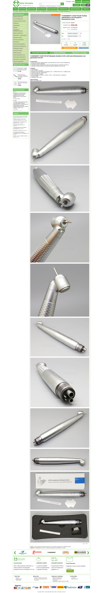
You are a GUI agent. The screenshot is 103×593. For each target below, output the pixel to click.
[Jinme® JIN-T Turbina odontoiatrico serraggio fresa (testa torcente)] (15, 69)
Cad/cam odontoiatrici (18, 61)
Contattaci (87, 1)
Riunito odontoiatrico (41, 8)
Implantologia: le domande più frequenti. (20, 122)
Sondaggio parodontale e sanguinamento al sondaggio (20, 133)
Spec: (63, 33)
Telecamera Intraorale (18, 39)
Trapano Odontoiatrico (52, 8)
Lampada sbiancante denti (19, 21)
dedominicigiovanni (17, 103)
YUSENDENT (74, 29)
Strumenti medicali (17, 50)
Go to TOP (86, 543)
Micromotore (42, 6)
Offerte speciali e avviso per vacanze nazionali (20, 119)
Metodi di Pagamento (75, 8)
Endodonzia (16, 23)
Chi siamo (68, 1)
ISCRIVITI (70, 570)
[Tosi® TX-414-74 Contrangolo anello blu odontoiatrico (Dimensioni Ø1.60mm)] (15, 76)
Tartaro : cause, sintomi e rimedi (20, 136)
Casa (15, 8)
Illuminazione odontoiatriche (19, 46)
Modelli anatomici (17, 52)
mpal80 (15, 93)
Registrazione (19, 579)
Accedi (79, 1)
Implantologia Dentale (19, 125)
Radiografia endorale (18, 48)
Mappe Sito (86, 8)
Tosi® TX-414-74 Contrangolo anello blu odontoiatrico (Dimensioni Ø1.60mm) (23, 76)
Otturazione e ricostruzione (19, 59)
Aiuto (73, 1)
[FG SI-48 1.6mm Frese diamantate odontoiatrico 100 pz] (15, 83)
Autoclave (59, 6)
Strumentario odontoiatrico (19, 57)
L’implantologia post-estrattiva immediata (19, 128)
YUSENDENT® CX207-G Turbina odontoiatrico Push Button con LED (50, 547)
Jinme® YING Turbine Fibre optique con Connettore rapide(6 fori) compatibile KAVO (52, 546)
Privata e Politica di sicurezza (40, 577)
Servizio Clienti (74, 579)
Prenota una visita (20, 130)
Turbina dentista (26, 11)
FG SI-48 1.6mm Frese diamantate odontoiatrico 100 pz (22, 82)
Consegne (55, 580)
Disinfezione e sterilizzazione (20, 35)
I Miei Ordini (18, 580)
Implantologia (16, 25)
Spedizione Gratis (63, 8)
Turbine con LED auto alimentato (34, 11)
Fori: (63, 36)
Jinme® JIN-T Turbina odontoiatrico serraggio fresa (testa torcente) (22, 68)
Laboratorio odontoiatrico (51, 6)
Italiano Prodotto (31, 8)
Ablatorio (15, 27)
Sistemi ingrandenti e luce (19, 54)
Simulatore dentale (17, 37)
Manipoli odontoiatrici (19, 11)
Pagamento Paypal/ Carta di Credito (61, 581)
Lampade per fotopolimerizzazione (18, 30)
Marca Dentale (22, 8)
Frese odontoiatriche (18, 18)
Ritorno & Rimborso (57, 579)
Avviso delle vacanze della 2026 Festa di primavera (20, 117)
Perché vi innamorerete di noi (40, 579)
